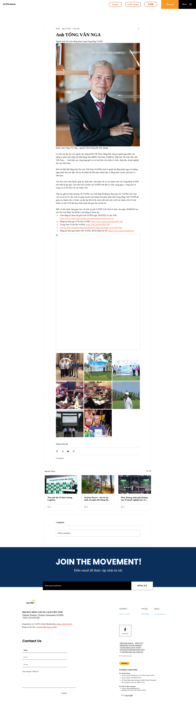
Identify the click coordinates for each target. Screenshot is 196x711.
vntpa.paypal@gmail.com (133, 688)
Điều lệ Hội (139, 643)
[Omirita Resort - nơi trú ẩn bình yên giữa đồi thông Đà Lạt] (98, 484)
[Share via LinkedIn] (68, 451)
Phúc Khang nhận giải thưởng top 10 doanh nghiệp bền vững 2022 (134, 498)
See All (148, 471)
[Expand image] (69, 367)
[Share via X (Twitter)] (62, 451)
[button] (184, 4)
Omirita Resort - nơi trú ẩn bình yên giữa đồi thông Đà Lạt (96, 498)
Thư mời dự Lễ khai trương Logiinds (60, 498)
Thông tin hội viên (62, 444)
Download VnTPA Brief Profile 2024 (132, 650)
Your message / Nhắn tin (30, 671)
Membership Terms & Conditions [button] (131, 645)
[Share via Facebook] (57, 451)
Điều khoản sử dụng (126, 643)
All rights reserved (126, 656)
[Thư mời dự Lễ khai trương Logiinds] (61, 484)
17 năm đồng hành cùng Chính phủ (131, 652)
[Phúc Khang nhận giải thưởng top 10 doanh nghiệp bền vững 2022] (134, 484)
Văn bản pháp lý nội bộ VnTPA (130, 647)
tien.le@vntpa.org (159, 614)
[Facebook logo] (125, 629)
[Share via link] (74, 451)
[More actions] (138, 28)
